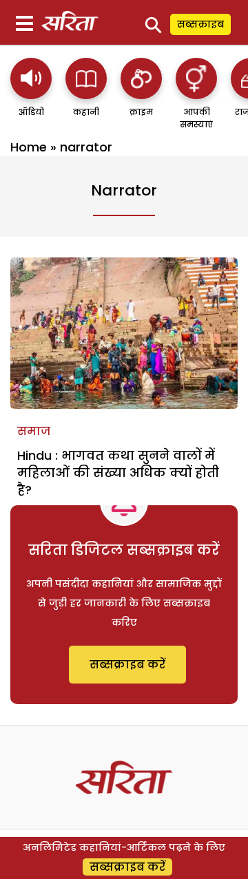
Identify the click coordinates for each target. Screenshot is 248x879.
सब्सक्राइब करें (127, 665)
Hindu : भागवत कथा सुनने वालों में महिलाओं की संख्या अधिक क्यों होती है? (118, 472)
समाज (33, 431)
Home (28, 147)
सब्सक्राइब (200, 24)
